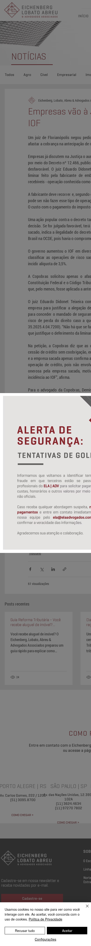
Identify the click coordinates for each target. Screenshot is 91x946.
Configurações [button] (45, 939)
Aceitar (67, 930)
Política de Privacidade (45, 919)
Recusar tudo (25, 930)
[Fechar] (84, 908)
